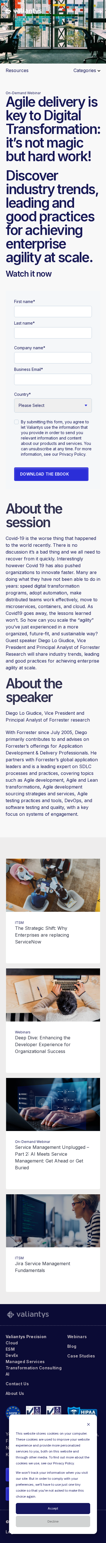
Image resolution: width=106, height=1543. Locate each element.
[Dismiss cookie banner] (88, 1424)
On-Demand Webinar (23, 93)
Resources (17, 70)
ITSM (19, 922)
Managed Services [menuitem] (25, 1361)
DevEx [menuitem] (12, 1355)
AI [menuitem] (8, 1374)
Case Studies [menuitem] (81, 1355)
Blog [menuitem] (71, 1346)
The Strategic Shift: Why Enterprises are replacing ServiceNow (42, 935)
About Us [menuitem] (15, 1393)
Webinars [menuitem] (77, 1336)
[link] (23, 11)
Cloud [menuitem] (12, 1342)
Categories (85, 70)
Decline (53, 1521)
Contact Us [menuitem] (17, 1383)
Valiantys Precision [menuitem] (26, 1336)
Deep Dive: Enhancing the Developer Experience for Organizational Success (43, 1044)
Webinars (23, 1032)
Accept (53, 1508)
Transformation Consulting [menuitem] (34, 1367)
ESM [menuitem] (10, 1349)
